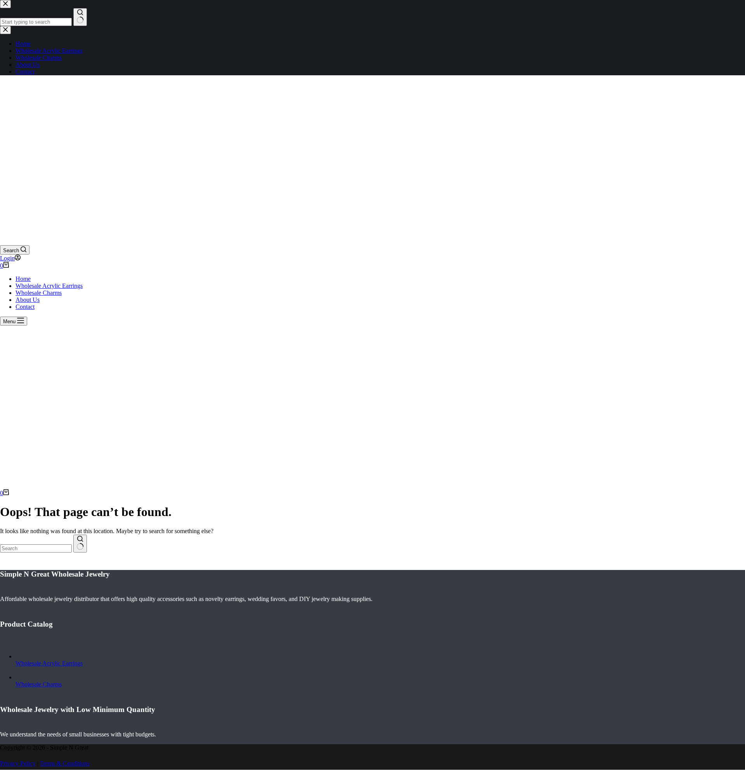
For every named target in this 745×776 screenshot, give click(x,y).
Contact (25, 306)
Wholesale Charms (39, 292)
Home (23, 278)
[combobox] (36, 548)
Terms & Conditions (65, 763)
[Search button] (80, 544)
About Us (28, 299)
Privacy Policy (18, 763)
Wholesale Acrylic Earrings (49, 285)
